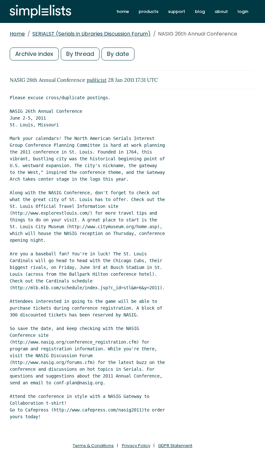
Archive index (34, 54)
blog (200, 11)
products (148, 11)
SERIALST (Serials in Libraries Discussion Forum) (91, 33)
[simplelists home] (40, 11)
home (123, 11)
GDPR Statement (175, 446)
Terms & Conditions (93, 446)
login (243, 11)
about (221, 11)
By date (118, 54)
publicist (97, 80)
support (176, 11)
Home (17, 33)
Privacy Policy (136, 446)
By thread (80, 54)
